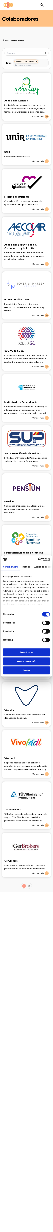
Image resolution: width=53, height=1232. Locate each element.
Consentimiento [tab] (10, 567)
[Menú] (48, 5)
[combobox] (30, 65)
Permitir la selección (26, 661)
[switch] (46, 623)
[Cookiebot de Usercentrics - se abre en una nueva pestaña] (38, 559)
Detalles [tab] (26, 567)
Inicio (7, 40)
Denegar (27, 670)
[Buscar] (42, 5)
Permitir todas (26, 652)
